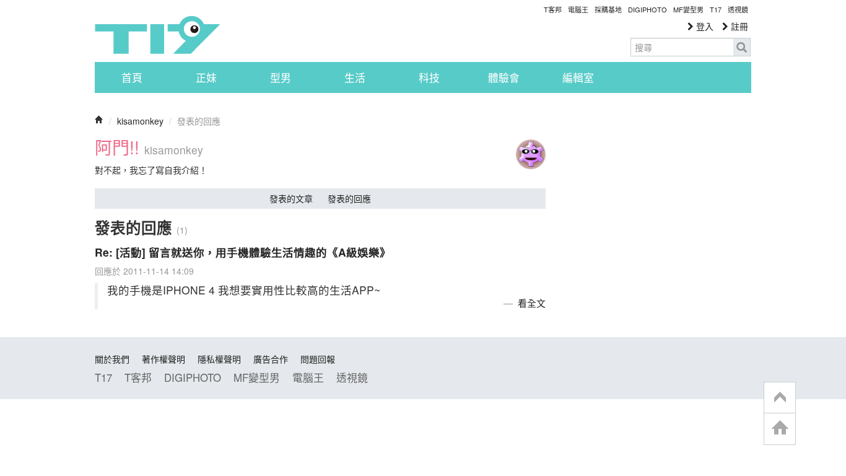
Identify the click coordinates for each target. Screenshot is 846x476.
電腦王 (578, 9)
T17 (157, 34)
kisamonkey (140, 121)
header (779, 397)
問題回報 (317, 359)
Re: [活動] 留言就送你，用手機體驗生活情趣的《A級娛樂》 (243, 252)
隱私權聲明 (219, 359)
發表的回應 (349, 198)
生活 (354, 77)
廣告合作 (270, 359)
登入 (703, 26)
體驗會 (504, 77)
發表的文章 (291, 198)
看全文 (532, 302)
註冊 (738, 26)
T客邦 (553, 9)
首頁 (131, 77)
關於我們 (112, 359)
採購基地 (608, 9)
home (779, 428)
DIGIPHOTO (647, 9)
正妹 (206, 77)
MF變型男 (688, 9)
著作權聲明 (163, 359)
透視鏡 (738, 9)
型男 (280, 77)
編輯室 (578, 77)
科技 (429, 77)
